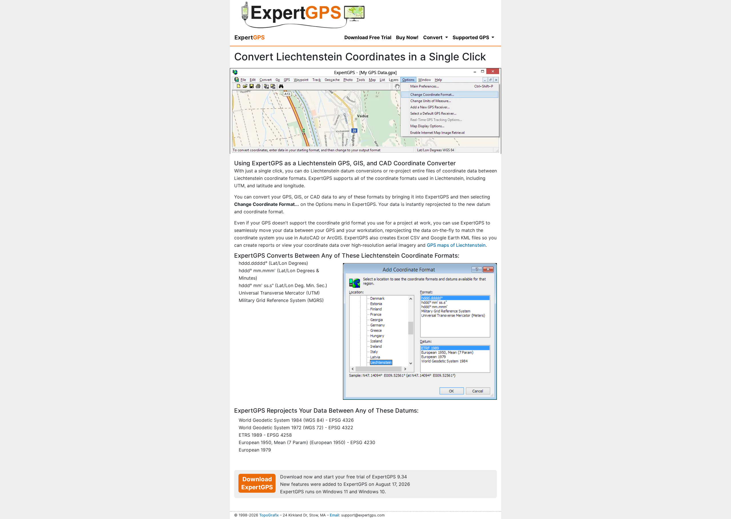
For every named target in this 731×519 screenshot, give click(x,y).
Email (334, 515)
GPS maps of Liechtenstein (456, 245)
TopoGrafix (269, 515)
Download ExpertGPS (257, 483)
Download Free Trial (367, 37)
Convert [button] (433, 37)
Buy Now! (407, 37)
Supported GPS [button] (471, 37)
